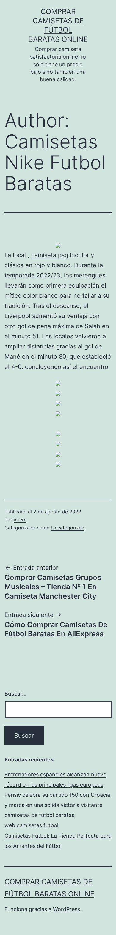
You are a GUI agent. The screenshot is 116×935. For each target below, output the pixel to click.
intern (20, 520)
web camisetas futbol (31, 825)
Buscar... (15, 693)
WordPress (66, 909)
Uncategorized (67, 528)
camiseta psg (49, 255)
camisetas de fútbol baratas (39, 815)
